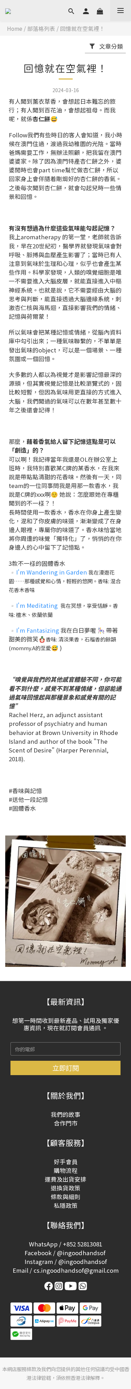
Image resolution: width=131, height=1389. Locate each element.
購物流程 (66, 1170)
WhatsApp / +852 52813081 (65, 1244)
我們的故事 (65, 1114)
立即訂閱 (65, 1068)
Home (14, 28)
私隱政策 (66, 1205)
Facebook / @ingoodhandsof (64, 1253)
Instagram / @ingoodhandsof (65, 1261)
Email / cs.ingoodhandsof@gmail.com (66, 1270)
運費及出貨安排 (65, 1179)
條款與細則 (65, 1196)
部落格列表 (41, 28)
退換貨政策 (65, 1188)
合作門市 (66, 1123)
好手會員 (66, 1161)
